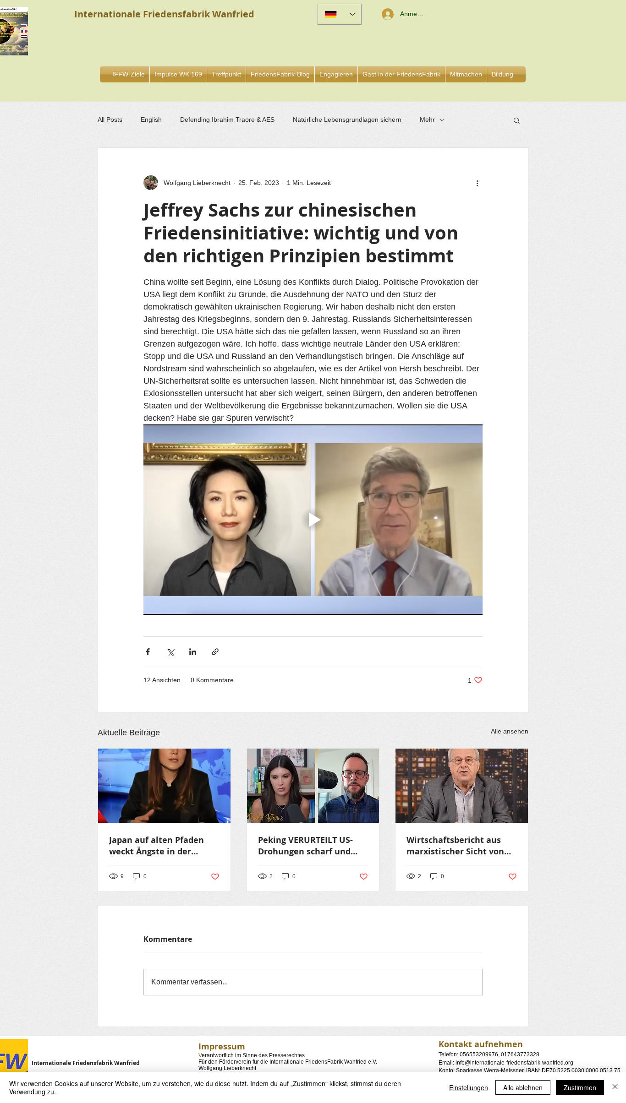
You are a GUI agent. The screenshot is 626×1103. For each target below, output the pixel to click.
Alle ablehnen (523, 1087)
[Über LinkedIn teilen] (192, 651)
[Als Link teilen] (215, 651)
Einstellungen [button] (468, 1087)
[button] (336, 74)
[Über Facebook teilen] (147, 651)
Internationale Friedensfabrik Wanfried (86, 1063)
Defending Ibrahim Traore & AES (227, 119)
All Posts (110, 119)
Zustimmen (580, 1087)
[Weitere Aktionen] (477, 182)
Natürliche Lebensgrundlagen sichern (347, 119)
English (151, 119)
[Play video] (313, 519)
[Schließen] (615, 1087)
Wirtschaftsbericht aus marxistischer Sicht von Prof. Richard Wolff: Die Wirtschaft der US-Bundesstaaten (455, 845)
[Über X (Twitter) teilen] (170, 651)
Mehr (427, 119)
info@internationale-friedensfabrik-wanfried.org (514, 1063)
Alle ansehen (509, 731)
